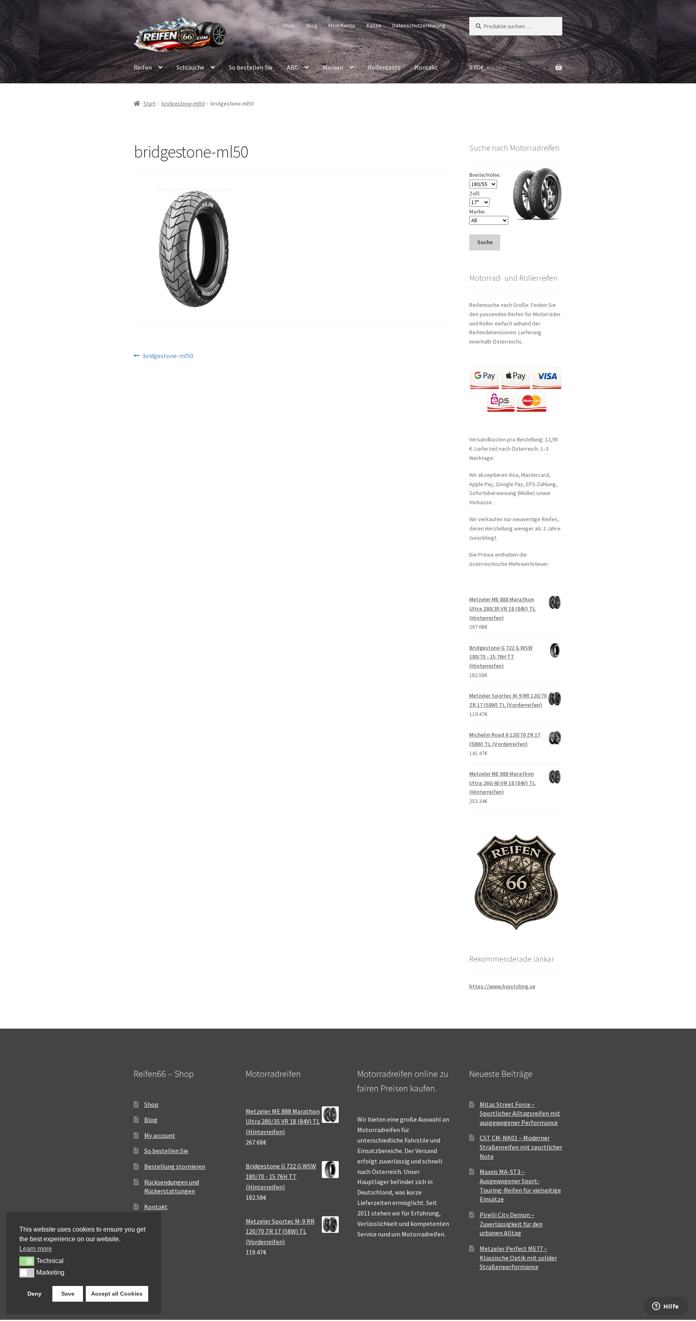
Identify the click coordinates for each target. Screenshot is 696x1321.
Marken (333, 67)
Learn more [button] (35, 1248)
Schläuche (190, 67)
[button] (26, 1261)
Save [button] (68, 1293)
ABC (292, 67)
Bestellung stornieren (174, 1166)
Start (149, 103)
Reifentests (384, 67)
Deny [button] (34, 1293)
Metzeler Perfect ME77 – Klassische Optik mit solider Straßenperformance (518, 1257)
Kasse (374, 25)
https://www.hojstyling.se (502, 986)
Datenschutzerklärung (418, 25)
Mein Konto (341, 25)
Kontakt (426, 67)
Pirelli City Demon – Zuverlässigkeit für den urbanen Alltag (511, 1224)
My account (159, 1135)
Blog (312, 25)
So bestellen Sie (251, 67)
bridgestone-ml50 (183, 103)
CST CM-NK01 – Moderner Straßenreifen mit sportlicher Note (521, 1147)
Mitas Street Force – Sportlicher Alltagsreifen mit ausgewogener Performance (520, 1113)
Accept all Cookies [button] (117, 1293)
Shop (289, 25)
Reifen (143, 67)
